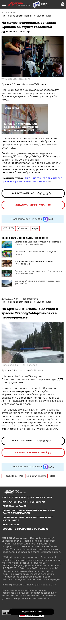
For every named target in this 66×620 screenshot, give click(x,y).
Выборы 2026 (10, 524)
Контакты (9, 501)
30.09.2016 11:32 (10, 12)
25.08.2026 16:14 (10, 298)
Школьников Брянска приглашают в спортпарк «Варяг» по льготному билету (38, 243)
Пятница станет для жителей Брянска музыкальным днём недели (32, 180)
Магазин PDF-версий (31, 501)
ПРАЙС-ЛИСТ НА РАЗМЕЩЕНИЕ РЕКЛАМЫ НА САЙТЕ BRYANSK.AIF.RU (29, 512)
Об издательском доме (18, 497)
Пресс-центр (44, 497)
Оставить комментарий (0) (33, 205)
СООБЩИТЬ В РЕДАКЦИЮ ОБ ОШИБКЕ (25, 528)
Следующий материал (32, 612)
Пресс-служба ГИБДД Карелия (19, 365)
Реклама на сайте (14, 506)
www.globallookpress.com (16, 79)
